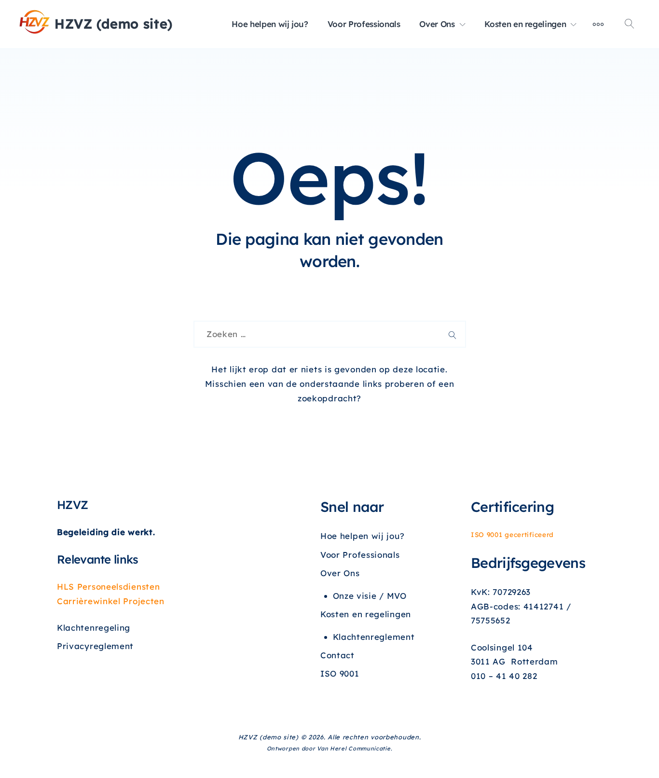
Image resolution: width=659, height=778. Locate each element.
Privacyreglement (95, 646)
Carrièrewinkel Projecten (111, 601)
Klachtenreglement (374, 637)
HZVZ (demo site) (114, 23)
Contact (337, 655)
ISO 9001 (339, 673)
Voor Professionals (364, 24)
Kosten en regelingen (525, 24)
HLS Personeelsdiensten (108, 586)
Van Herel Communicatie (353, 748)
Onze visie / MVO (370, 596)
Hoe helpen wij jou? (270, 24)
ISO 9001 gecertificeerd (512, 534)
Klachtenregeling (93, 627)
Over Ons (436, 24)
